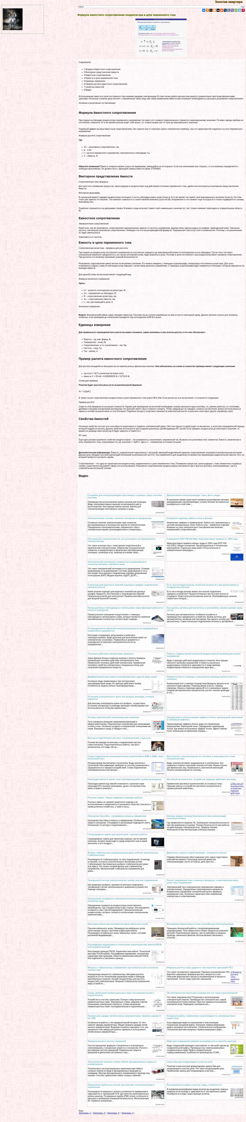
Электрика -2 (99, 1113)
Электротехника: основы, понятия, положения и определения (119, 518)
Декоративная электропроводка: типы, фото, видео (193, 495)
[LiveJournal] (225, 10)
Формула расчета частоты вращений (107, 1041)
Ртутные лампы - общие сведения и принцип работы (115, 798)
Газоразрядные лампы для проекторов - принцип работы (117, 834)
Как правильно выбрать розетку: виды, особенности (194, 1085)
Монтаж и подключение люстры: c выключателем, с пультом (119, 738)
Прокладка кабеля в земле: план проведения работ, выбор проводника (124, 779)
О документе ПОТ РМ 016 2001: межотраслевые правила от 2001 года (202, 539)
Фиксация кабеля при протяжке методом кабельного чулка (118, 924)
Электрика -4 (127, 1113)
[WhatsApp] (236, 10)
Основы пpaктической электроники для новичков (113, 717)
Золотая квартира (230, 1)
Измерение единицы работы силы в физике (189, 518)
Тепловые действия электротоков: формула (111, 654)
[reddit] (221, 10)
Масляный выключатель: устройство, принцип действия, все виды (201, 779)
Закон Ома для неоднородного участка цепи (189, 1062)
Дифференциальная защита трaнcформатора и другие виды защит (122, 677)
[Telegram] (239, 10)
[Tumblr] (228, 10)
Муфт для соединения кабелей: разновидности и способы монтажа (201, 1041)
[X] (210, 10)
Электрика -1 (85, 1113)
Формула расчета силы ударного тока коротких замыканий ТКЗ (200, 968)
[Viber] (232, 10)
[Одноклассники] (207, 10)
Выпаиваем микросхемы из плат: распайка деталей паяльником (200, 924)
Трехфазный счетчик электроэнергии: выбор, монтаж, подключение (123, 880)
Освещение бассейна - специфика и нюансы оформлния (117, 816)
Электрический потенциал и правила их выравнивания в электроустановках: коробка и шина (117, 563)
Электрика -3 (113, 1113)
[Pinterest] (243, 10)
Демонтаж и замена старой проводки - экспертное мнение (197, 853)
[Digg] (218, 10)
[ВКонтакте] (203, 10)
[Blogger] (214, 10)
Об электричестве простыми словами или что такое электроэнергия (202, 993)
